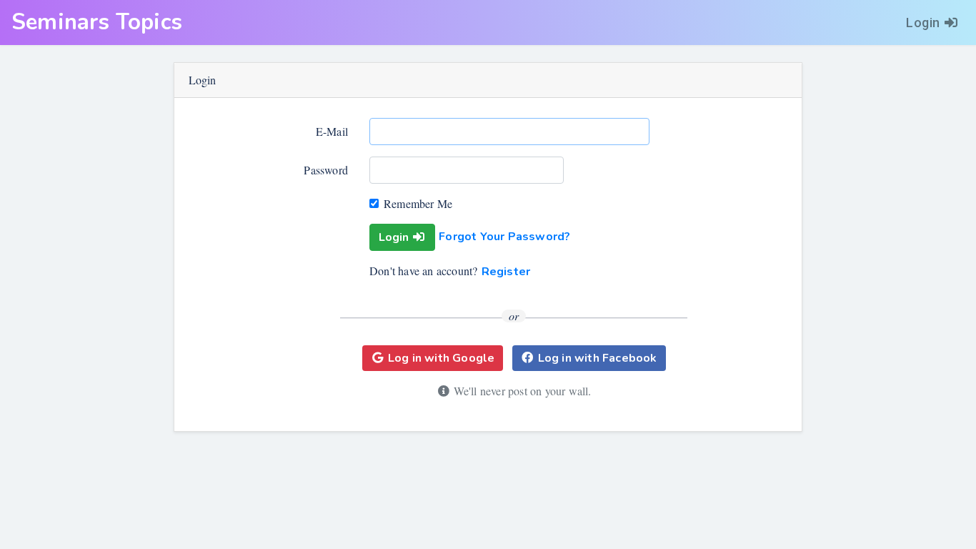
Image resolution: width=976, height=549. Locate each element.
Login (923, 22)
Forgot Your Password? (504, 236)
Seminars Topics (96, 22)
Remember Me (418, 203)
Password (326, 169)
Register (506, 272)
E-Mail (332, 131)
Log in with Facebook (597, 358)
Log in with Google (441, 358)
